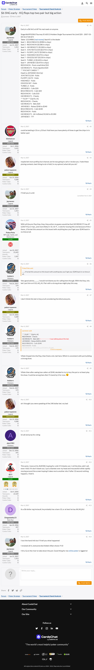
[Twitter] (37, 628)
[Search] (87, 3)
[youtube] (57, 628)
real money (39, 39)
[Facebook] (42, 628)
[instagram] (47, 628)
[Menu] (91, 3)
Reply (89, 121)
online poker (73, 551)
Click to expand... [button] (56, 349)
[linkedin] (52, 628)
